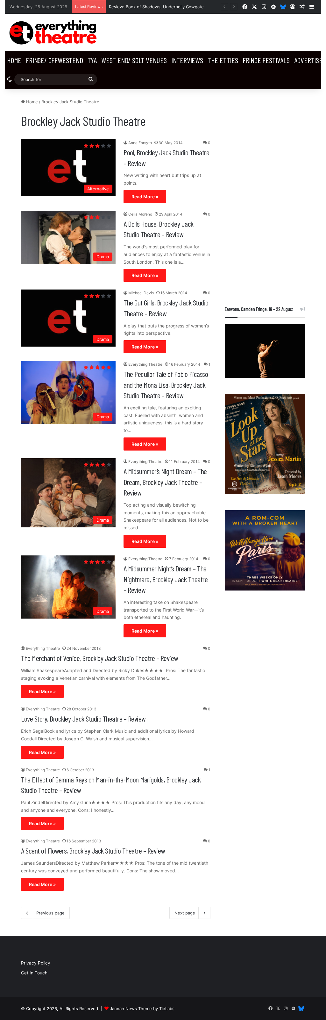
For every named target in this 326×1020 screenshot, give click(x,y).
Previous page (50, 912)
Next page (184, 912)
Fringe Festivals (266, 60)
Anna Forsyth (140, 142)
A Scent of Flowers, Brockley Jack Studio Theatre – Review (93, 850)
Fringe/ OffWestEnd (54, 60)
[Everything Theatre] (54, 32)
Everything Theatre (145, 364)
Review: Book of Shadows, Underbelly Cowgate (156, 6)
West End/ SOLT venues (134, 60)
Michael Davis (141, 292)
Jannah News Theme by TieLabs (142, 1008)
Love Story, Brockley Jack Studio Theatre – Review (83, 718)
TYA (92, 60)
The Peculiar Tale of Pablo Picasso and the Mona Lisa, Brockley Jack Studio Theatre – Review (166, 384)
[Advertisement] (265, 194)
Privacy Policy (35, 962)
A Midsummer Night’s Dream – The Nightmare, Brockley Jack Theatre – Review (166, 579)
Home (14, 60)
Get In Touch (34, 972)
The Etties (223, 60)
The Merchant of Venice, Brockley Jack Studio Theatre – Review (99, 658)
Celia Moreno (140, 214)
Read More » (144, 196)
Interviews (187, 60)
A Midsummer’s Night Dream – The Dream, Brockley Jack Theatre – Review (165, 481)
